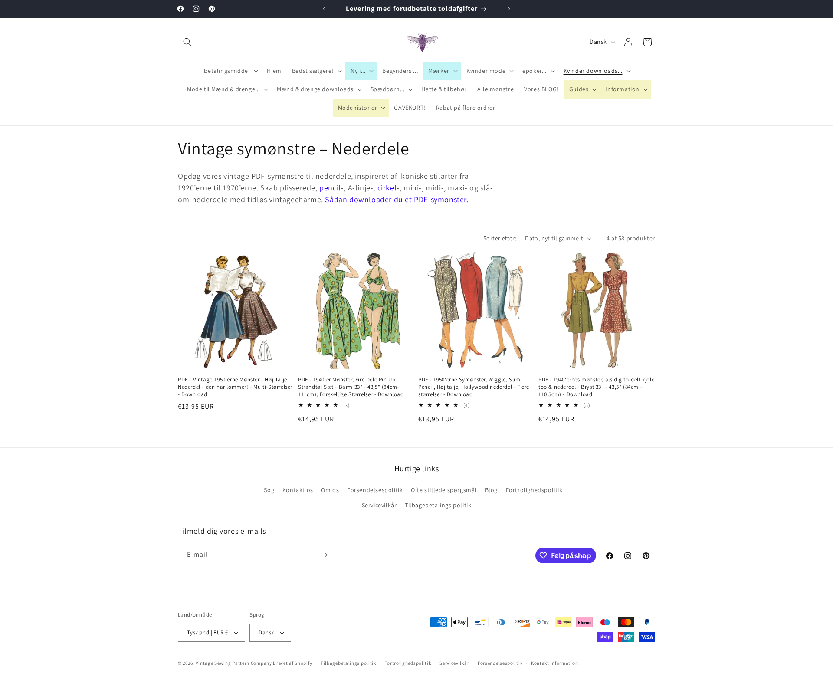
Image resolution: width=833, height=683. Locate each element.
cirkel (387, 188)
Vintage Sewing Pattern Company (234, 663)
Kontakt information (554, 663)
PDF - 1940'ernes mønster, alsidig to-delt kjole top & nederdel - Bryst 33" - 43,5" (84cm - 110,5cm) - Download (596, 387)
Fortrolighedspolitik (534, 490)
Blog (491, 490)
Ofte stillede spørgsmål (444, 490)
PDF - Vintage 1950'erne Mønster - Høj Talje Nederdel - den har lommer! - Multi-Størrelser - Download (235, 387)
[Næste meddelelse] (508, 8)
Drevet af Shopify (292, 663)
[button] (187, 42)
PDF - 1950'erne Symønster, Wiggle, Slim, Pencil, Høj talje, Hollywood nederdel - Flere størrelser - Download (473, 387)
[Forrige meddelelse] (324, 8)
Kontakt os (297, 490)
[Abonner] (324, 555)
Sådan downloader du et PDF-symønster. (396, 199)
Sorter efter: (499, 238)
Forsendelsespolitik (375, 490)
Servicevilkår (379, 505)
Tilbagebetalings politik (438, 505)
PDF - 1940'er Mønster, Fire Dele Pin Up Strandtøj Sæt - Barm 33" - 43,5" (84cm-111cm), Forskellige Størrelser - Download (351, 387)
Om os (330, 490)
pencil (330, 188)
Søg (269, 490)
